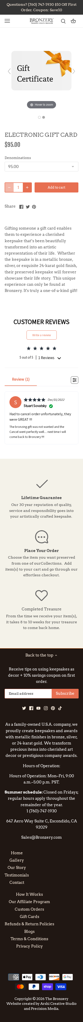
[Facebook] (31, 708)
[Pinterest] (53, 708)
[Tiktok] (60, 708)
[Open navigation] (7, 21)
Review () (21, 379)
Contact (16, 882)
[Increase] (27, 187)
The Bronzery (56, 999)
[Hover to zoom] (41, 73)
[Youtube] (38, 708)
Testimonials (17, 875)
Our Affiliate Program (29, 901)
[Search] (63, 21)
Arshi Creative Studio (58, 1003)
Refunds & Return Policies (29, 924)
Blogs (29, 931)
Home (17, 853)
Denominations (18, 158)
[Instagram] (46, 708)
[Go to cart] (73, 21)
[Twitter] (24, 708)
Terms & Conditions (29, 939)
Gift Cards (29, 916)
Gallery (16, 860)
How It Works (29, 894)
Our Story (17, 867)
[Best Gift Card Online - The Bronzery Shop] (39, 117)
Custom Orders (29, 909)
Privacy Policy (29, 946)
